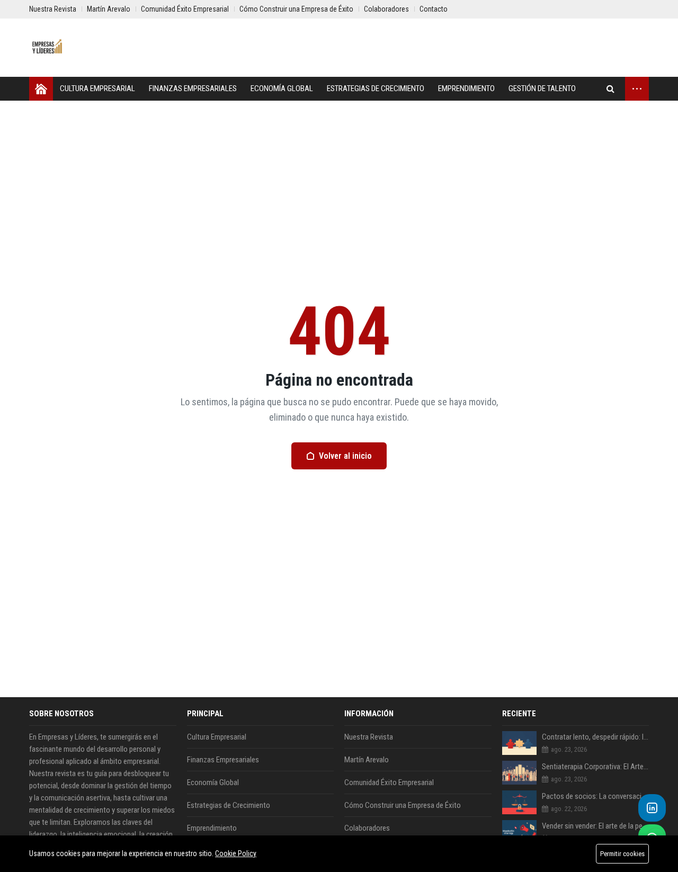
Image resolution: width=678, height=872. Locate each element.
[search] (610, 89)
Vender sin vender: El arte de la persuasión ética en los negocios (595, 826)
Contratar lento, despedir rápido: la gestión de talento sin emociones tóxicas (595, 737)
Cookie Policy (235, 853)
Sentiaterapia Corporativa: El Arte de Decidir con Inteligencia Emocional (595, 766)
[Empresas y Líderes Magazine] (47, 47)
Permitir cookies (622, 854)
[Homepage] (41, 89)
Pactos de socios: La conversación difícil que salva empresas (595, 796)
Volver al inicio (345, 456)
